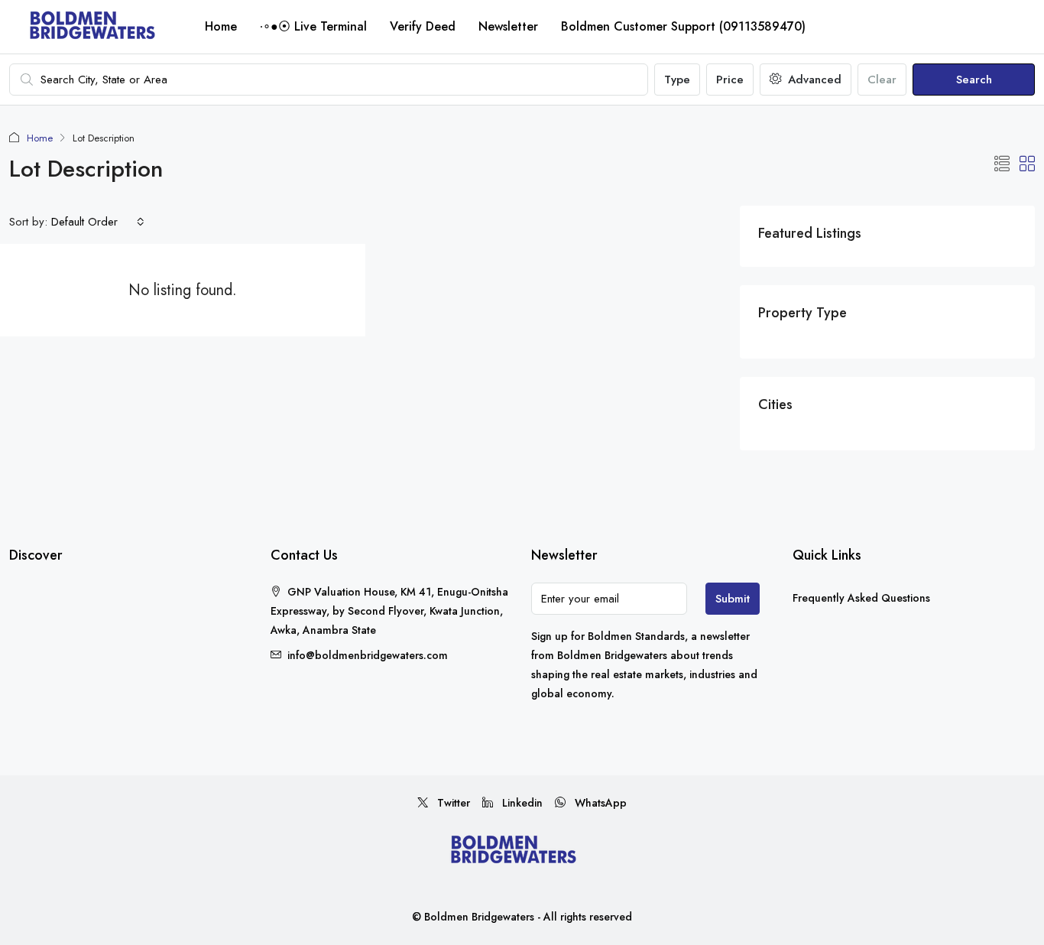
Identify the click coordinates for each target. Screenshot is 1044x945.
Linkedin (521, 802)
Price (730, 79)
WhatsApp (599, 802)
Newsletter (508, 26)
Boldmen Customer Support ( (683, 26)
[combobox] (98, 222)
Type (677, 79)
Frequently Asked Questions (861, 598)
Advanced (812, 79)
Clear (881, 79)
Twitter (452, 802)
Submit (732, 598)
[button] (1002, 165)
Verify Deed (423, 26)
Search (974, 79)
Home (221, 26)
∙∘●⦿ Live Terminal (313, 26)
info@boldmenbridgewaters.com (367, 655)
